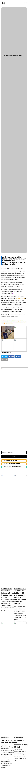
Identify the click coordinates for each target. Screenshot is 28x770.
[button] (26, 3)
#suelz (3, 324)
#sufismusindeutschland (8, 322)
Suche (14, 456)
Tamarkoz (4, 736)
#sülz (24, 322)
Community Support (6, 588)
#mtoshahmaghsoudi (16, 320)
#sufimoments (5, 320)
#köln (7, 324)
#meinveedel (19, 322)
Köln (22, 268)
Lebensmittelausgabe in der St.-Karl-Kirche (10, 595)
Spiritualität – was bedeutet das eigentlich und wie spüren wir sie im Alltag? (20, 598)
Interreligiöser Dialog (16, 268)
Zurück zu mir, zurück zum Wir (7, 741)
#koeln (11, 324)
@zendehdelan (20, 298)
